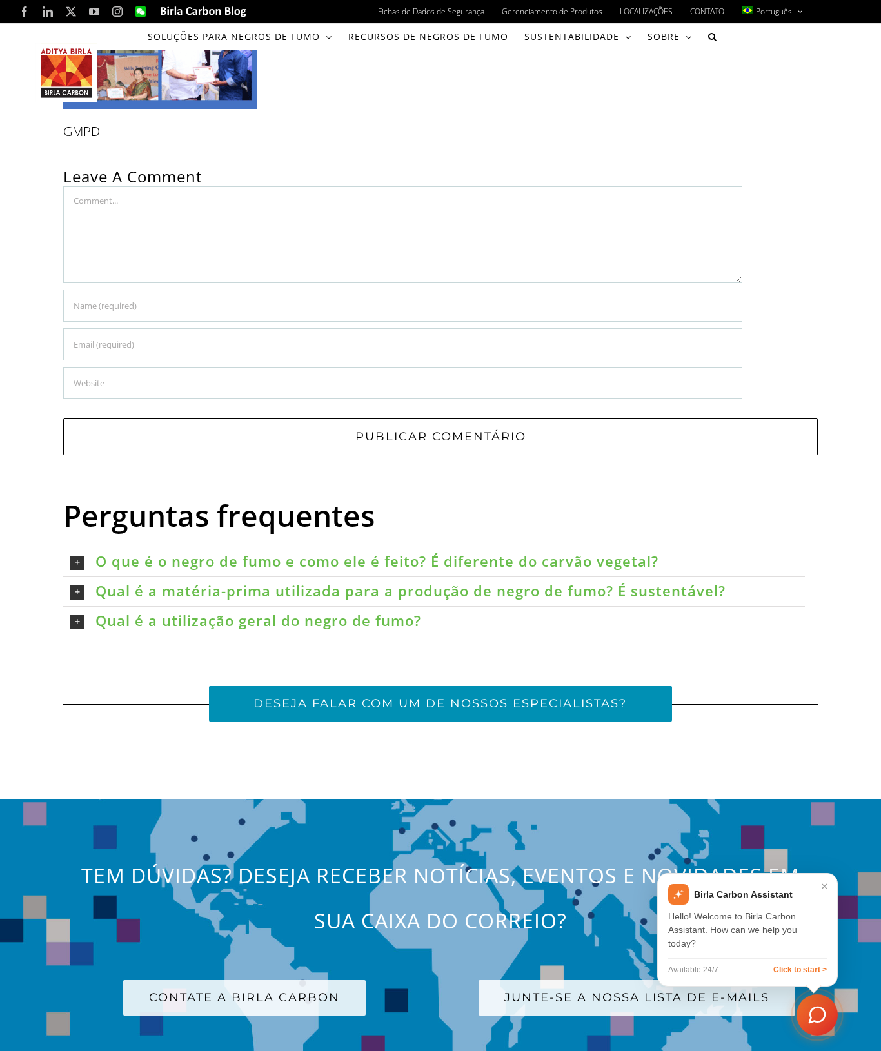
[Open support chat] (817, 1015)
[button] (712, 37)
